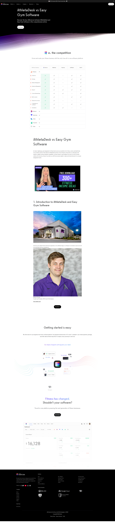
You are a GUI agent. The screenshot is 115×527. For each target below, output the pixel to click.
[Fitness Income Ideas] (57, 178)
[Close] (113, 1)
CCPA (64, 516)
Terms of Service (59, 516)
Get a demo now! (37, 301)
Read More (58, 306)
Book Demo (111, 4)
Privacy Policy (52, 516)
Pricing (37, 4)
